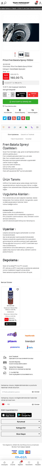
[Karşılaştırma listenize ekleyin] (21, 127)
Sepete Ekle (22, 94)
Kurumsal (21, 421)
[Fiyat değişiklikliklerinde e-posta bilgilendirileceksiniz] (27, 127)
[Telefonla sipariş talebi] (32, 127)
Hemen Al (33, 94)
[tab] (13, 134)
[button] (5, 32)
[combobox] (3, 404)
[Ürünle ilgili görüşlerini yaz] (15, 127)
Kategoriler (21, 428)
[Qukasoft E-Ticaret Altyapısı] (21, 457)
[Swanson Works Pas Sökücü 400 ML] (10, 296)
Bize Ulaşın (21, 434)
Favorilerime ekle (10, 106)
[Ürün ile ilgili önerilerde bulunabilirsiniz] (38, 127)
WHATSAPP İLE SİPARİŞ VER (21, 102)
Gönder (37, 392)
